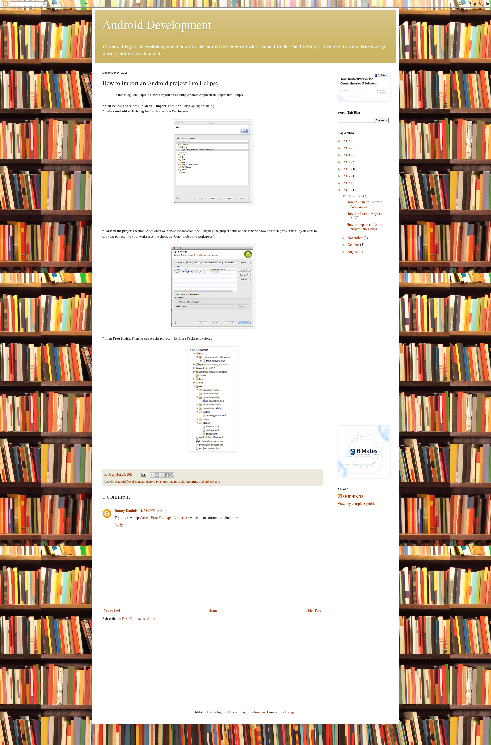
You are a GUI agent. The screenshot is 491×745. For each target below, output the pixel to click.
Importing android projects (202, 481)
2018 (347, 168)
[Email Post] (143, 474)
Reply (119, 524)
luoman (259, 711)
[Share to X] (162, 475)
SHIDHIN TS (353, 496)
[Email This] (152, 475)
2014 (347, 182)
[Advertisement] (363, 341)
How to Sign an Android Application (364, 204)
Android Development (156, 24)
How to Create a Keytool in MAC (366, 215)
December (355, 196)
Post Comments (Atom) (139, 618)
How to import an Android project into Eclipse (366, 226)
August (353, 251)
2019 (347, 162)
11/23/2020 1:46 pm (153, 510)
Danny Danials (126, 510)
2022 (347, 147)
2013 (347, 189)
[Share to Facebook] (167, 475)
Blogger (290, 711)
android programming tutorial (165, 481)
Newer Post (112, 610)
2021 (347, 154)
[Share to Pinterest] (171, 475)
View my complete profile (356, 503)
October (354, 244)
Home (213, 610)
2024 (347, 141)
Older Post (313, 610)
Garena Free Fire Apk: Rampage (163, 517)
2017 (347, 175)
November (356, 237)
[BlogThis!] (157, 475)
